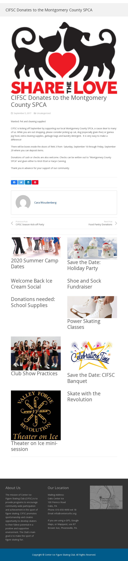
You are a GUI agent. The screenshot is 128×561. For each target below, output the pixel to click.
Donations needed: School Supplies (33, 302)
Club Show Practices (34, 373)
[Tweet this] (21, 182)
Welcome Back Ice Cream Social (31, 283)
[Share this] (14, 182)
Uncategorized (44, 113)
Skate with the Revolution (84, 396)
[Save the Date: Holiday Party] (92, 248)
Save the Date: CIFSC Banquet (91, 378)
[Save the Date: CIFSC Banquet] (92, 354)
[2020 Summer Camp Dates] (36, 247)
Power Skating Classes (83, 324)
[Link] (106, 497)
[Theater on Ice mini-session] (36, 415)
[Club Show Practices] (36, 353)
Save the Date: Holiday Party (84, 265)
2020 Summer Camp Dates (34, 263)
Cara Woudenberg (45, 202)
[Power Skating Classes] (92, 307)
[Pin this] (35, 182)
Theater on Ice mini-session (34, 446)
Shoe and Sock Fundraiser (84, 283)
